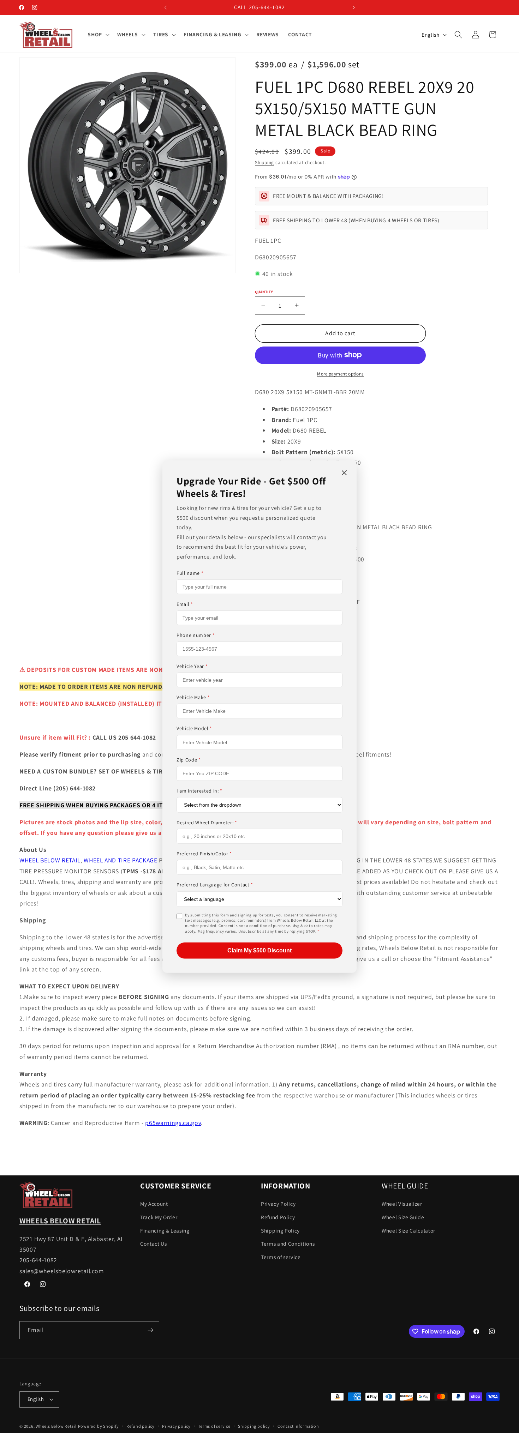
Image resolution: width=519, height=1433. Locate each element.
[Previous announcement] (165, 7)
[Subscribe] (150, 1330)
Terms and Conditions (288, 1243)
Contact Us (153, 1243)
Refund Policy (278, 1217)
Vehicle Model (194, 728)
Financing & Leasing (165, 1230)
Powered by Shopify (98, 1426)
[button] (98, 34)
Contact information (298, 1426)
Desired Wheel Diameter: (207, 822)
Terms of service (281, 1256)
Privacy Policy (278, 1203)
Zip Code (189, 759)
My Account (154, 1203)
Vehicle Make (193, 697)
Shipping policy (254, 1426)
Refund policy (140, 1426)
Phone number (196, 635)
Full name (190, 573)
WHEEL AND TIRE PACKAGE (120, 860)
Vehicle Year (192, 666)
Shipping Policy (280, 1230)
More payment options (340, 374)
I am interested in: (199, 791)
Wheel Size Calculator (408, 1230)
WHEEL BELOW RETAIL (49, 860)
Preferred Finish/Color (204, 853)
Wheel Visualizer (402, 1203)
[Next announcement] (354, 7)
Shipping (264, 162)
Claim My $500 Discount (259, 950)
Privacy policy (176, 1426)
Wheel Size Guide (403, 1217)
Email (185, 604)
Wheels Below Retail (56, 1426)
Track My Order (158, 1217)
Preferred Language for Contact (215, 884)
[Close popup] (344, 473)
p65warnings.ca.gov (173, 1123)
